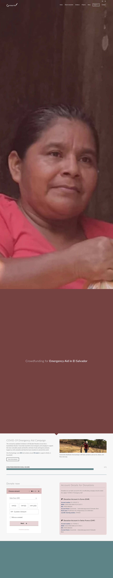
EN (105, 1)
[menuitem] (102, 1)
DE (102, 1)
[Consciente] (12, 4)
